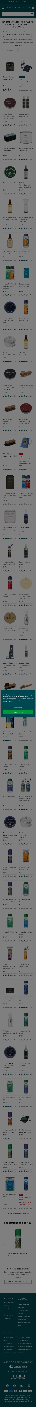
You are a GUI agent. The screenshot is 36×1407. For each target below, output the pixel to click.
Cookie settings (18, 707)
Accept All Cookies (18, 712)
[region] (18, 703)
